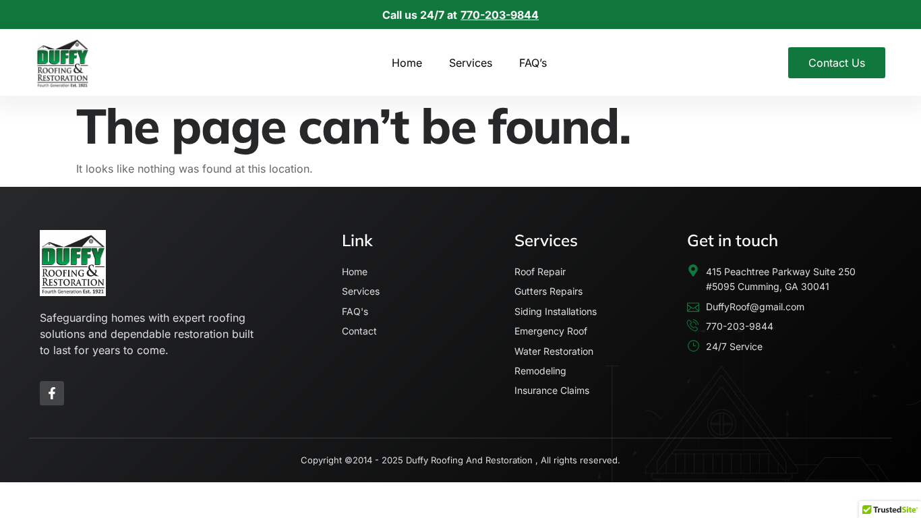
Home (407, 62)
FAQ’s (533, 62)
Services (470, 62)
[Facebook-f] (52, 393)
